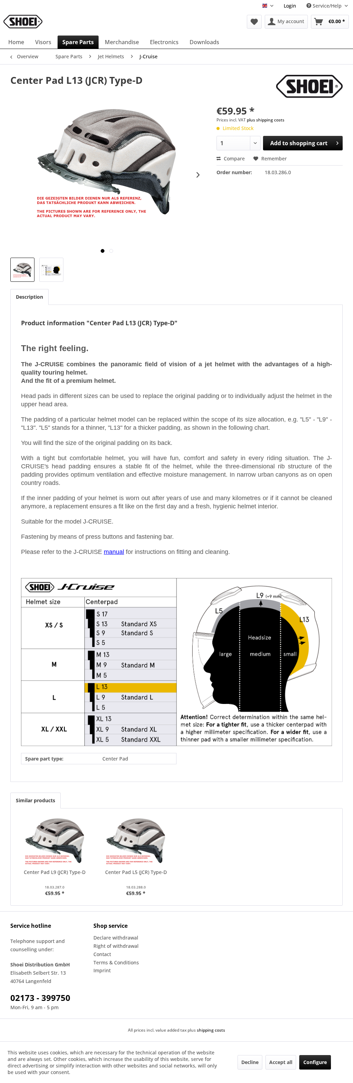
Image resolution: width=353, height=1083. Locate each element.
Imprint (102, 970)
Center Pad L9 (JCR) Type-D (54, 872)
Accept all (280, 1062)
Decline (250, 1062)
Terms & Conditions (116, 962)
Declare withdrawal (115, 937)
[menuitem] (290, 5)
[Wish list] (254, 22)
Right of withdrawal (116, 946)
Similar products (35, 800)
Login (290, 5)
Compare (233, 158)
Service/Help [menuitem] (327, 5)
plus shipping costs (265, 120)
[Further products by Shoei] (309, 87)
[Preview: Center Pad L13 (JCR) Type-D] (22, 270)
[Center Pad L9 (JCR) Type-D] (54, 841)
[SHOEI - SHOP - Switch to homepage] (22, 22)
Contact (102, 954)
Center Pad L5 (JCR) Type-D (136, 872)
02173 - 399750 (40, 997)
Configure (315, 1062)
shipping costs (211, 1030)
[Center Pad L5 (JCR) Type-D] (136, 841)
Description (29, 297)
